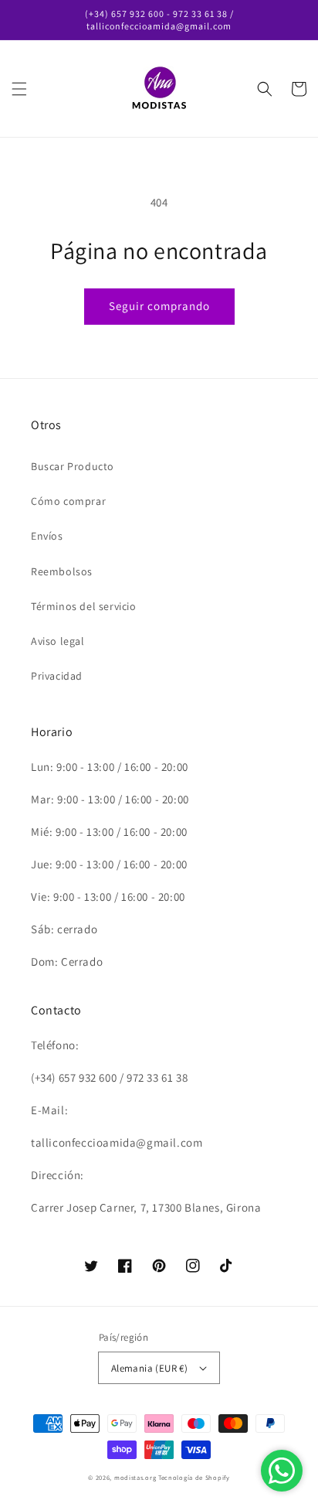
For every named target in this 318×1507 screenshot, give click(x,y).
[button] (19, 89)
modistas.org (135, 1477)
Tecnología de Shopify (194, 1477)
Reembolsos (62, 571)
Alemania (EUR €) (149, 1368)
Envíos (47, 536)
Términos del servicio (84, 606)
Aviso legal (58, 641)
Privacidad (57, 676)
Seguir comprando (159, 305)
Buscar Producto (72, 466)
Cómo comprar (68, 501)
